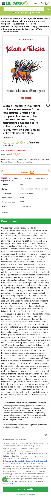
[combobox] (23, 9)
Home (4, 18)
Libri (17, 13)
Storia (11, 18)
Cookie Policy (9, 484)
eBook (25, 13)
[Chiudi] (46, 435)
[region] (25, 465)
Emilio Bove (8, 137)
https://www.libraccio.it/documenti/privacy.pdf (25, 461)
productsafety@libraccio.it (13, 427)
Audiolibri (36, 13)
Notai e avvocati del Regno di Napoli (34, 189)
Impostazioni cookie (25, 495)
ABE (21, 184)
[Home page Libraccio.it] (17, 4)
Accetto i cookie (25, 489)
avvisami (24, 172)
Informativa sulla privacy (27, 162)
